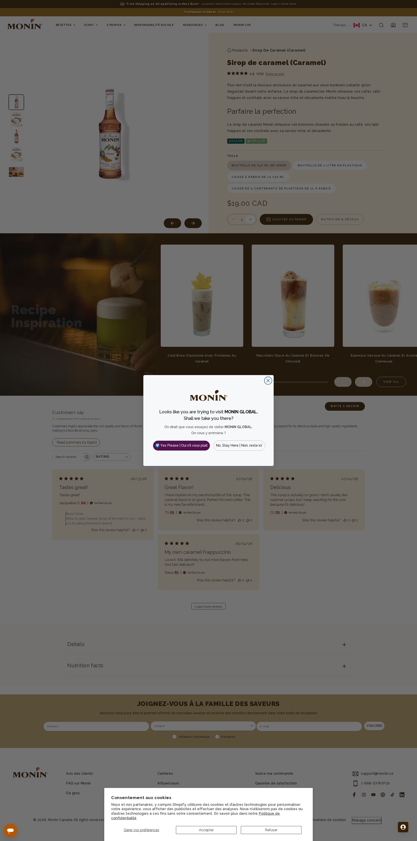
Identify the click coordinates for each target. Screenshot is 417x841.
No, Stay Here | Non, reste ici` (239, 445)
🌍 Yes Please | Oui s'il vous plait (181, 445)
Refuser (271, 830)
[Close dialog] (268, 380)
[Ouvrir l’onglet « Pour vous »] (403, 827)
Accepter (206, 830)
